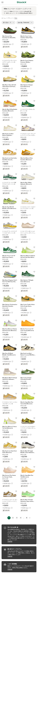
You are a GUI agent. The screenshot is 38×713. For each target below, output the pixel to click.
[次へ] (30, 518)
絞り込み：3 (7, 22)
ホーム (4, 18)
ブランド (10, 18)
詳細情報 (21, 541)
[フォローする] (16, 28)
